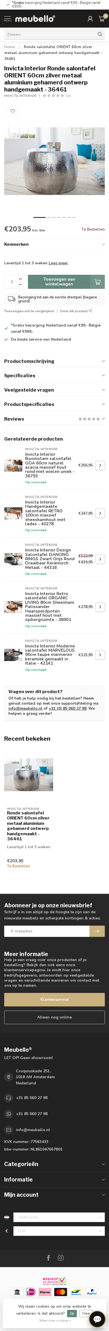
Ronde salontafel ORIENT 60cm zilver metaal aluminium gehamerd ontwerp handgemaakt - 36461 (53, 52)
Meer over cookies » (55, 1320)
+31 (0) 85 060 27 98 (67, 708)
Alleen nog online (54, 1017)
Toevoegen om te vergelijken (29, 311)
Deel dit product (74, 311)
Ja (72, 1313)
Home (9, 47)
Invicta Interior (20, 95)
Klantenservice (54, 999)
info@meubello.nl (25, 708)
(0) (68, 95)
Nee (86, 1313)
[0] (102, 18)
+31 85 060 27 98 (32, 1097)
